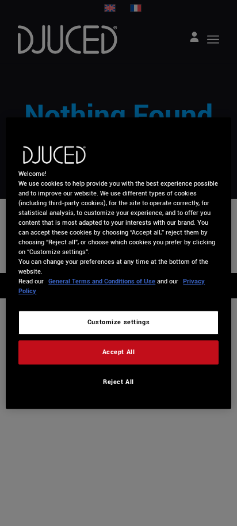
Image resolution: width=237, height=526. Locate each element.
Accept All (118, 352)
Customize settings (118, 322)
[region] (118, 263)
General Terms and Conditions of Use (101, 281)
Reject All (118, 382)
